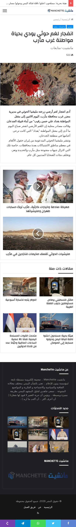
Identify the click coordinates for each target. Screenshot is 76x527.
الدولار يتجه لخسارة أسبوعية (21, 299)
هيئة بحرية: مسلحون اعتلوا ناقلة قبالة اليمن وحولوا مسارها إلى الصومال (58, 339)
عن (39, 507)
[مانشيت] (60, 11)
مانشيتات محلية (59, 27)
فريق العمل (29, 507)
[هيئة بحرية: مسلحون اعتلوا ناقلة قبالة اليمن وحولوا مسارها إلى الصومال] (56, 322)
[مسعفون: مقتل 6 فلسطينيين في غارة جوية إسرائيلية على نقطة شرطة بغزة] (17, 434)
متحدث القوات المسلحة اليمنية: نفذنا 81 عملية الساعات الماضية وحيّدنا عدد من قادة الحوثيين (21, 341)
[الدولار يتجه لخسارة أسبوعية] (20, 286)
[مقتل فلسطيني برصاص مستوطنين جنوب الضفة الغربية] (56, 286)
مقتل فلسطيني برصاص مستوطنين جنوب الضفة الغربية (59, 303)
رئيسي (56, 19)
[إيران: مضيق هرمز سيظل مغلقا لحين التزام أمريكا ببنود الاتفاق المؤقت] (17, 446)
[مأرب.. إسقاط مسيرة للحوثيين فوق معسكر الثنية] (58, 446)
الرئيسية (66, 19)
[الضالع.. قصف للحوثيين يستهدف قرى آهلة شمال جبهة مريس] (38, 446)
